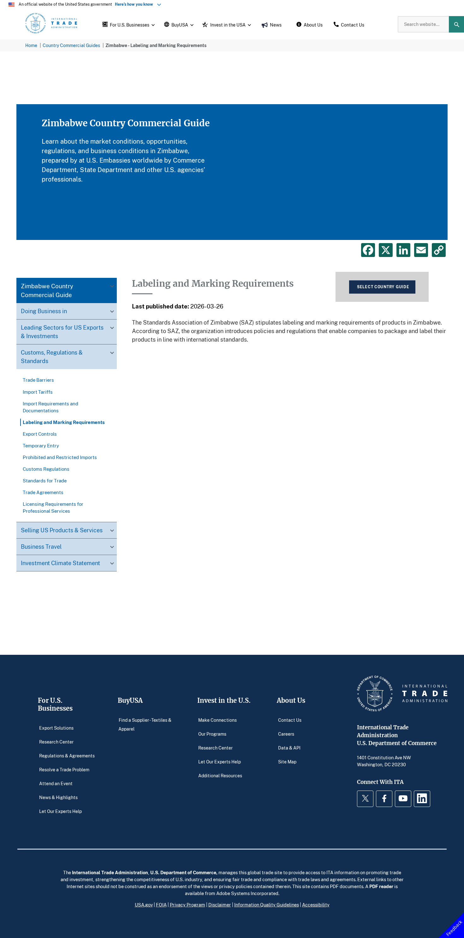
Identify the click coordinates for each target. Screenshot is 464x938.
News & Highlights (58, 797)
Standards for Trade (45, 480)
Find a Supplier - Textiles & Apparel (144, 724)
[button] (127, 24)
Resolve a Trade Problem (64, 769)
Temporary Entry (41, 445)
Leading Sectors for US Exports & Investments (62, 332)
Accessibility (316, 904)
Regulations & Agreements (67, 755)
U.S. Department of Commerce (183, 872)
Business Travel (41, 546)
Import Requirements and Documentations (50, 407)
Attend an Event (56, 783)
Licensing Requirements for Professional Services (53, 507)
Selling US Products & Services (62, 530)
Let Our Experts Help (60, 811)
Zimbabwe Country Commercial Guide (47, 291)
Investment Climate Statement (60, 562)
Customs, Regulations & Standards (52, 357)
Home (31, 45)
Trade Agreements (43, 492)
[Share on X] (386, 250)
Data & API (289, 747)
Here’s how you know (135, 4)
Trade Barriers (38, 380)
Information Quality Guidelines (266, 904)
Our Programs (212, 733)
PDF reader (381, 886)
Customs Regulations (46, 469)
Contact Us (289, 719)
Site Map (287, 761)
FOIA (161, 904)
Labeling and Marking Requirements (64, 422)
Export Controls (40, 434)
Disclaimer (219, 904)
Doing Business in (44, 311)
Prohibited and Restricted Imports (60, 457)
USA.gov (144, 904)
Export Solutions (56, 727)
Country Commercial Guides (71, 45)
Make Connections (217, 719)
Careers (286, 733)
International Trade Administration (110, 872)
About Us (291, 700)
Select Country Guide (383, 286)
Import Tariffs (38, 392)
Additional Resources (220, 775)
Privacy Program (187, 904)
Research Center (56, 741)
